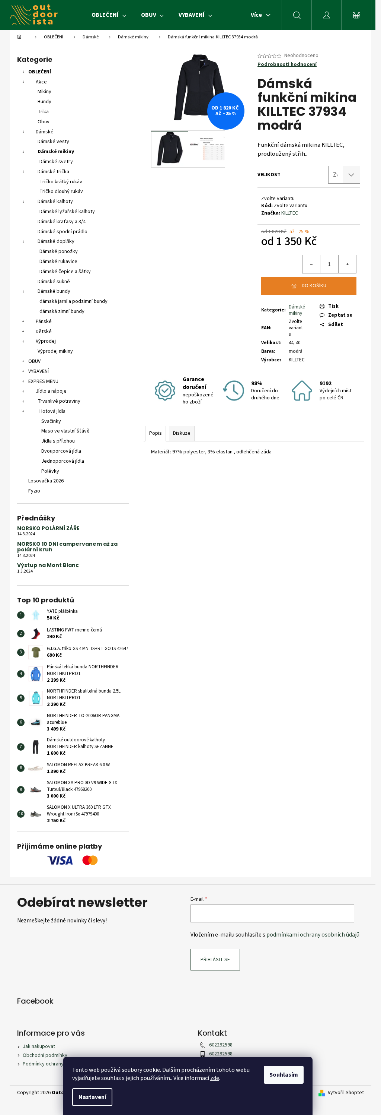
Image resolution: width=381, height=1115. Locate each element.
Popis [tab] (155, 433)
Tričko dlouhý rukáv (61, 191)
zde (214, 1078)
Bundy (44, 101)
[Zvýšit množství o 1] (347, 264)
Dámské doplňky (56, 241)
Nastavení (92, 1097)
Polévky (50, 471)
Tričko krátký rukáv (60, 182)
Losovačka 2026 (46, 481)
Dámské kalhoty (55, 201)
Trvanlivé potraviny (59, 401)
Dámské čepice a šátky (65, 271)
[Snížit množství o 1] (311, 264)
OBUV (34, 361)
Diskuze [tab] (181, 433)
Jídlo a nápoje (51, 391)
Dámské (45, 132)
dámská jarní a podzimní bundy (73, 301)
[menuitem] (109, 15)
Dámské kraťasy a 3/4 (62, 221)
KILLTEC (289, 213)
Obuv (43, 122)
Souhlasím (283, 1075)
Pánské (44, 321)
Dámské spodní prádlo (62, 231)
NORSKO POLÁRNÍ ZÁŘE (48, 528)
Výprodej (46, 341)
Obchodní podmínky (45, 1055)
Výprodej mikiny (55, 351)
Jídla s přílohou (58, 441)
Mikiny (44, 91)
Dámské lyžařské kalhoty (67, 211)
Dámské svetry (56, 161)
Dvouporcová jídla (61, 451)
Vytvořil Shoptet (346, 1092)
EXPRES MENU (43, 381)
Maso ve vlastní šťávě (65, 431)
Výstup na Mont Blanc (48, 565)
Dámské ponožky (58, 251)
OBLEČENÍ (39, 72)
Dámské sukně (54, 281)
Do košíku (314, 285)
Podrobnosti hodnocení (287, 64)
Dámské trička (53, 171)
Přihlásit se (215, 959)
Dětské (44, 331)
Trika (43, 111)
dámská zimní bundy (61, 311)
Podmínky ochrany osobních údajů (60, 1064)
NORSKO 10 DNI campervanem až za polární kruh (67, 547)
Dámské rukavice (58, 261)
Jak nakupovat (39, 1046)
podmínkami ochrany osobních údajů (312, 935)
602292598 (221, 1045)
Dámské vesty (53, 141)
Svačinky (51, 421)
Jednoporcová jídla (62, 461)
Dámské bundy (54, 291)
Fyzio (34, 491)
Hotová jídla (52, 411)
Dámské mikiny (56, 151)
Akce (41, 82)
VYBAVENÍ (38, 371)
